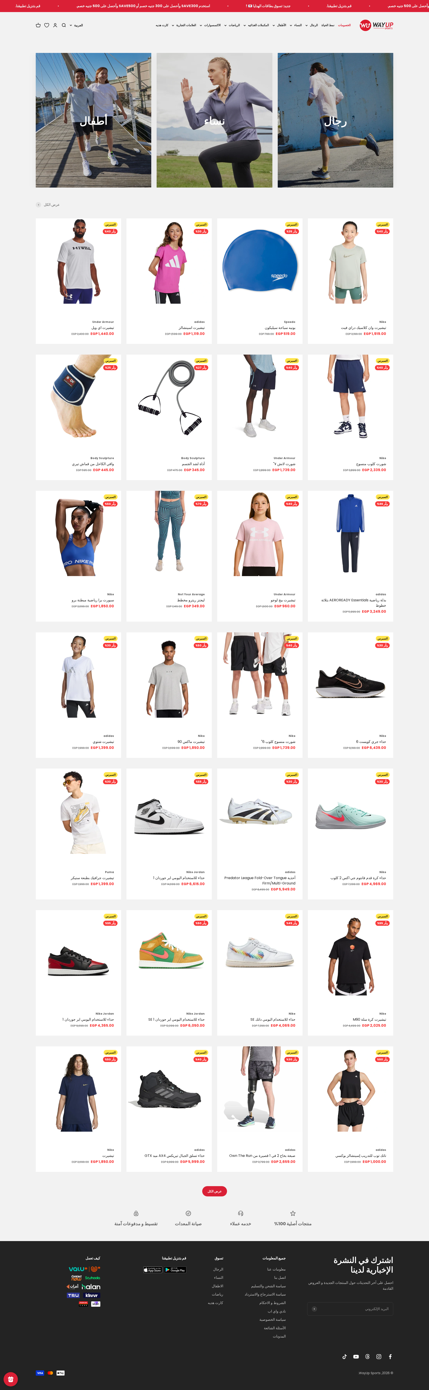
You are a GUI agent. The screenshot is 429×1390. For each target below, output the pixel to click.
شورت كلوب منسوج (371, 463)
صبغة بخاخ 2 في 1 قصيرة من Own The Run (262, 1155)
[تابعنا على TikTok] (345, 1357)
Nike (382, 322)
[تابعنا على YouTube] (356, 1357)
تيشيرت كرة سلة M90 (369, 1019)
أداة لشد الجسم (193, 463)
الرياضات (234, 25)
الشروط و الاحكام (272, 1302)
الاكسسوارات (212, 25)
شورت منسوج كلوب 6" (278, 741)
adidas (199, 322)
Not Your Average (191, 594)
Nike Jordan (195, 872)
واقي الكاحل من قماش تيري (93, 463)
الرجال (314, 25)
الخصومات (344, 25)
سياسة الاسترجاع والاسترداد (265, 1294)
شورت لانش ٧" (284, 463)
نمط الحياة (328, 25)
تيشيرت (108, 1155)
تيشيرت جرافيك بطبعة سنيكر (92, 877)
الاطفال (217, 1286)
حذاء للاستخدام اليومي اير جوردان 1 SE (176, 1019)
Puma (109, 872)
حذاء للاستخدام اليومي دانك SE (272, 1019)
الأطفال (281, 25)
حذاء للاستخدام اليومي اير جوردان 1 (179, 877)
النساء (298, 25)
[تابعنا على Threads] (367, 1357)
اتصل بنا (280, 1277)
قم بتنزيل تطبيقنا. (111, 5)
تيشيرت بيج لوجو (283, 600)
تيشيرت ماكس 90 (191, 741)
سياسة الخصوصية (272, 1319)
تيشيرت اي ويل (102, 327)
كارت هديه (162, 25)
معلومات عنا (276, 1269)
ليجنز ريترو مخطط (191, 600)
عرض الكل (215, 1191)
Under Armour (103, 322)
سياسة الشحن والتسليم (268, 1286)
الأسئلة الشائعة (275, 1328)
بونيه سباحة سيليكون (280, 327)
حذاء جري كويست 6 (371, 741)
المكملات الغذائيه (258, 25)
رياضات (217, 1294)
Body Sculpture (193, 458)
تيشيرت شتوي (103, 741)
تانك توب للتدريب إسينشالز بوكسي (360, 1155)
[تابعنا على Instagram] (379, 1357)
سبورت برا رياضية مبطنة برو (93, 600)
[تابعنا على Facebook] (390, 1357)
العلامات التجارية (186, 25)
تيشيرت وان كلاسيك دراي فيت (363, 327)
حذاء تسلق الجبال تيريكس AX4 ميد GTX (175, 1155)
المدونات (279, 1336)
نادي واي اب (277, 1311)
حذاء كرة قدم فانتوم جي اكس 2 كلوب (358, 877)
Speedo (289, 322)
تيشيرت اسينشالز (192, 327)
